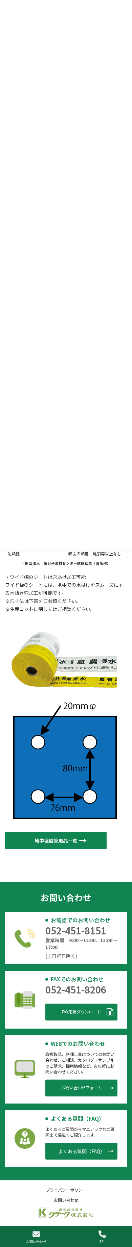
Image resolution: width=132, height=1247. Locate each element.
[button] (56, 841)
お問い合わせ (36, 1241)
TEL (102, 1241)
